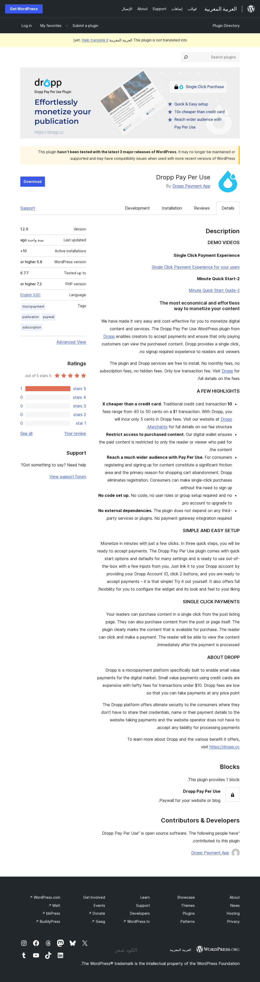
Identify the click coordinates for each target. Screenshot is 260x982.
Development (137, 208)
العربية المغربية (180, 950)
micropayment (33, 306)
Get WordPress (24, 9)
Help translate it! (90, 40)
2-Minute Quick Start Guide (214, 290)
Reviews (202, 208)
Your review (75, 433)
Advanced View (71, 341)
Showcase (186, 897)
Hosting (233, 913)
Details (228, 208)
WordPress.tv (136, 921)
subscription (31, 327)
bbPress (51, 913)
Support (27, 208)
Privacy (233, 921)
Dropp (109, 336)
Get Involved (94, 897)
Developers (140, 913)
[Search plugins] (186, 57)
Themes (188, 905)
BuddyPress (48, 921)
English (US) (30, 295)
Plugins (189, 913)
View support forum (68, 476)
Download (33, 181)
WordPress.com (44, 897)
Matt (54, 905)
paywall (48, 317)
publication (30, 317)
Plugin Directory (226, 25)
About (235, 897)
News (235, 905)
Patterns (188, 921)
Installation (172, 208)
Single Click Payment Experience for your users (196, 267)
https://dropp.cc (224, 746)
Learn (145, 897)
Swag (98, 921)
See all (26, 433)
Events (99, 905)
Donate (96, 913)
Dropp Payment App (191, 185)
